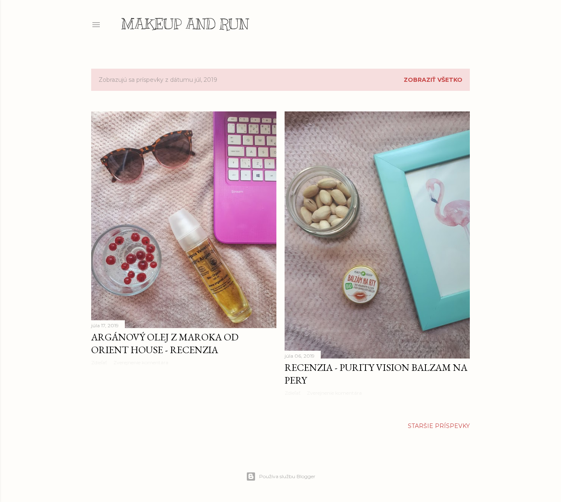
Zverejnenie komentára (140, 362)
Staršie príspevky (439, 426)
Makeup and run (185, 24)
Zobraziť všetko (433, 79)
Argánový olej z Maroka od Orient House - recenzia (165, 343)
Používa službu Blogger (287, 476)
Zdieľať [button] (99, 362)
